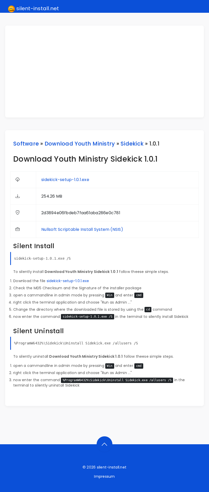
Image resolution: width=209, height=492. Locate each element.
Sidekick (132, 143)
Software (26, 143)
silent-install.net (37, 8)
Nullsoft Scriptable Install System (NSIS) (82, 229)
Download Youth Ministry (80, 143)
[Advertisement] (107, 71)
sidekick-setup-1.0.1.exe (65, 180)
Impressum (104, 476)
